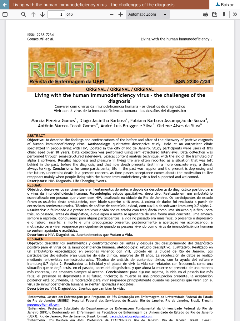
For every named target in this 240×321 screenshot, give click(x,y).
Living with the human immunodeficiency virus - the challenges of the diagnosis (93, 4)
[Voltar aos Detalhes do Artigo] (4, 4)
